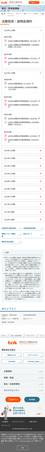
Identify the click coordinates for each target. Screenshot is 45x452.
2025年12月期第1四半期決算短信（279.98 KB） (23, 136)
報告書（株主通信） (8, 242)
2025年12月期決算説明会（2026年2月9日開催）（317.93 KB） (23, 88)
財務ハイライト (27, 13)
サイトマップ (6, 425)
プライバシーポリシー (18, 422)
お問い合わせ (33, 422)
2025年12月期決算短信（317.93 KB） (19, 84)
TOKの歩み (11, 361)
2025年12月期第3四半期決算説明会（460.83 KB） (23, 105)
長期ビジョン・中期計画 (9, 235)
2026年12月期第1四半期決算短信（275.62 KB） (23, 58)
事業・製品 (9, 377)
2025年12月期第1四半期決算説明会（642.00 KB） (23, 140)
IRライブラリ (11, 13)
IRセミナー (19, 13)
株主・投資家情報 (12, 383)
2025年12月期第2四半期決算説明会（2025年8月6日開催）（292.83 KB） (23, 123)
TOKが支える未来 (33, 361)
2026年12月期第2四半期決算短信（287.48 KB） (23, 41)
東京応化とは (11, 355)
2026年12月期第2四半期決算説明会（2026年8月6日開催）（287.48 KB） (23, 46)
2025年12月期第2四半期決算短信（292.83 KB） (23, 118)
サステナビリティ (11, 390)
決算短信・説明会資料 (9, 228)
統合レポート (27, 234)
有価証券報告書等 (29, 228)
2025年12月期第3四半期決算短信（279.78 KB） (23, 101)
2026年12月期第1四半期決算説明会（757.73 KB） (23, 62)
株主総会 (36, 13)
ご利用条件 (5, 422)
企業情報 (8, 371)
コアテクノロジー (33, 355)
